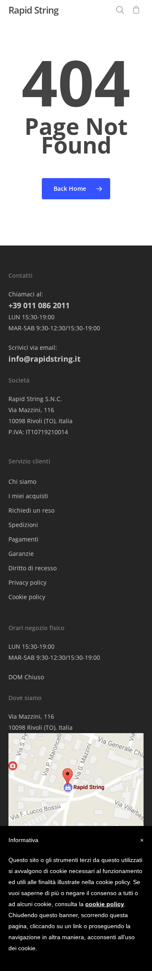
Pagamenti (23, 539)
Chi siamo (22, 481)
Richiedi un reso (31, 510)
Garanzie (21, 554)
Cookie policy (26, 597)
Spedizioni (23, 525)
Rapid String (33, 9)
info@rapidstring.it (44, 359)
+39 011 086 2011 (39, 305)
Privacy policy (27, 582)
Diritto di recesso (32, 568)
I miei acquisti (28, 496)
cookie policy (104, 904)
